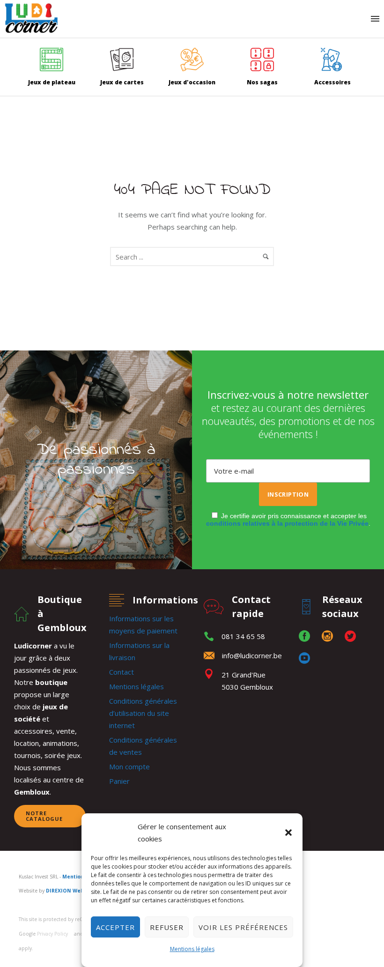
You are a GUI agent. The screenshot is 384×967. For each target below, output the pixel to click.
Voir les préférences (243, 927)
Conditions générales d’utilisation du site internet (143, 713)
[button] (288, 832)
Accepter (115, 927)
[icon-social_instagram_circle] (330, 636)
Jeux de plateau (51, 82)
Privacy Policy (52, 933)
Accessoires (332, 82)
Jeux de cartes (122, 82)
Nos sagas (262, 82)
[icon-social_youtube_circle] (304, 658)
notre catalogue (44, 816)
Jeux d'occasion (192, 82)
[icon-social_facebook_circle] (307, 636)
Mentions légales (192, 949)
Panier (119, 781)
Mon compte (129, 766)
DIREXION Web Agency (75, 890)
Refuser (167, 927)
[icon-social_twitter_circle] (353, 636)
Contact (121, 672)
